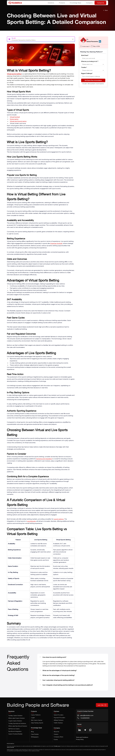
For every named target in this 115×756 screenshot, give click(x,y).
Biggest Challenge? (86, 73)
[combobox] (93, 64)
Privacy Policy (80, 739)
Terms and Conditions (82, 737)
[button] (50, 2)
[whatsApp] (90, 730)
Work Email (84, 55)
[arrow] (73, 39)
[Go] (79, 730)
